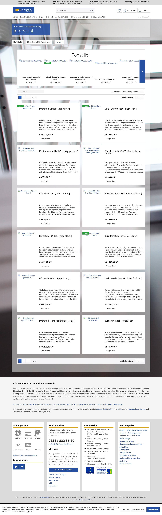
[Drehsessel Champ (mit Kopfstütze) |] (93, 292)
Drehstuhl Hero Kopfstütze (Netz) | (57, 321)
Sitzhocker (123, 461)
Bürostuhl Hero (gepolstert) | (106, 79)
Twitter (15, 468)
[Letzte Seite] (28, 97)
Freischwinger (124, 438)
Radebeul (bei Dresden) (104, 409)
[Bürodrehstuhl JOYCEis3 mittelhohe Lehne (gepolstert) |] (93, 165)
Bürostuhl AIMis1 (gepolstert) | (55, 278)
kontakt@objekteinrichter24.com (61, 444)
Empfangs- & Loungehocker (130, 433)
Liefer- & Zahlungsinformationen (25, 455)
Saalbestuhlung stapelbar (129, 458)
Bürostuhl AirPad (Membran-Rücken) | (124, 194)
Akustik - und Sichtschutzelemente (133, 430)
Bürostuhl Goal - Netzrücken (118, 321)
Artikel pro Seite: (126, 97)
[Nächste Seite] (23, 97)
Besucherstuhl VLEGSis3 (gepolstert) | (131, 78)
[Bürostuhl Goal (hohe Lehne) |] (27, 207)
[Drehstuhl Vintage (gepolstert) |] (27, 122)
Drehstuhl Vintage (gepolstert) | (55, 109)
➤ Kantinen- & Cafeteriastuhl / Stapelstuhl (59, 404)
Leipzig (120, 409)
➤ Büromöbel (118, 404)
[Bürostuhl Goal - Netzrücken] (93, 334)
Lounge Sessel (125, 452)
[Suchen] (92, 10)
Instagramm (22, 468)
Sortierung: (116, 91)
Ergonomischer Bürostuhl (129, 436)
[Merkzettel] (119, 10)
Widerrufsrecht (55, 477)
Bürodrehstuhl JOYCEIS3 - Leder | (56, 78)
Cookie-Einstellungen (57, 474)
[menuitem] (75, 10)
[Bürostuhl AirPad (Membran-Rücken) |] (93, 207)
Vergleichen (45, 139)
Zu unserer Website (63, 470)
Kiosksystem (124, 450)
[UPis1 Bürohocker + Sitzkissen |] (93, 122)
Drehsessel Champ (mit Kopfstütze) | (123, 278)
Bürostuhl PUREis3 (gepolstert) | (55, 236)
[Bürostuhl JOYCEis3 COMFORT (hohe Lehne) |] (81, 67)
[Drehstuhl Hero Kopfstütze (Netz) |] (27, 334)
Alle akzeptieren (138, 509)
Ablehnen (125, 509)
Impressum (53, 486)
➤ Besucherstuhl (38, 404)
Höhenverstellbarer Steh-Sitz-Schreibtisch (131, 445)
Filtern (24, 91)
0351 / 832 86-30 (61, 440)
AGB (50, 483)
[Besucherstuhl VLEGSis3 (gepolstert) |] (131, 67)
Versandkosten (44, 497)
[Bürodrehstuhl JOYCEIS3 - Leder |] (56, 67)
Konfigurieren (153, 509)
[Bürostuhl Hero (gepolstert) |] (106, 69)
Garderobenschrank (127, 441)
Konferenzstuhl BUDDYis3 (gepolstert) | (58, 152)
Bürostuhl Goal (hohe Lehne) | (54, 194)
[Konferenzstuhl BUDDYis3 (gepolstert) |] (27, 165)
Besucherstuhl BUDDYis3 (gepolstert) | (30, 78)
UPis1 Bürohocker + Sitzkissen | (120, 109)
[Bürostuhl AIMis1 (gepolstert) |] (27, 292)
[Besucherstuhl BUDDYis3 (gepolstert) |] (30, 67)
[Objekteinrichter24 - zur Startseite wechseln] (23, 10)
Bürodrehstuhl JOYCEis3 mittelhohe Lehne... (122, 152)
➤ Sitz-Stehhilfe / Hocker (104, 404)
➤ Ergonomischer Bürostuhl (22, 404)
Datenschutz (54, 480)
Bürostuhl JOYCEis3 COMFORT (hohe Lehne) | (81, 78)
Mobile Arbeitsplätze (127, 455)
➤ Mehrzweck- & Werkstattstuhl (84, 404)
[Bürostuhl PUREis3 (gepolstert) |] (27, 249)
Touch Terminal (125, 464)
